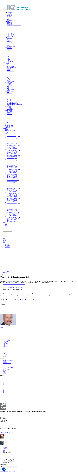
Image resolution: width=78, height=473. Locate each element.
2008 (5, 206)
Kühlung (8, 92)
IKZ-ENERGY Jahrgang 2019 (12, 157)
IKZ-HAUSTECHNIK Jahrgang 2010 (13, 198)
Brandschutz (7, 101)
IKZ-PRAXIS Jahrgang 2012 (12, 191)
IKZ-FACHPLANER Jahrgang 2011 (13, 194)
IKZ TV (4, 372)
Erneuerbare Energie (8, 235)
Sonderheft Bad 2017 (10, 32)
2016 (5, 168)
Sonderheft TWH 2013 (11, 36)
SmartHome (9, 107)
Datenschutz (5, 447)
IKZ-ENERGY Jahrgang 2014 (12, 181)
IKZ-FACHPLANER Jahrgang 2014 (13, 180)
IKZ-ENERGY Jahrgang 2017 (12, 166)
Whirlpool (8, 70)
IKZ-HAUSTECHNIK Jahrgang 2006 (13, 217)
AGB (3, 449)
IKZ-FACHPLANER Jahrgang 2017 (13, 165)
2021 (5, 144)
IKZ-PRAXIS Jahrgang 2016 (12, 172)
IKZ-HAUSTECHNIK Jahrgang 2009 (13, 203)
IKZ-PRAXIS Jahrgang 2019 (12, 158)
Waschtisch (9, 69)
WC (7, 65)
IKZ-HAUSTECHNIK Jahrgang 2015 (13, 174)
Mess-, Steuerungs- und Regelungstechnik (14, 25)
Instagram (4, 401)
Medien (4, 11)
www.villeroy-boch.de (39, 299)
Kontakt (6, 243)
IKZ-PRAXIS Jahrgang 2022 (12, 143)
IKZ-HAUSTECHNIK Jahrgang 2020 (13, 150)
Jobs (3, 229)
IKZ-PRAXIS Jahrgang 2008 (12, 210)
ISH (5, 124)
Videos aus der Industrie (9, 126)
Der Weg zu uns (7, 245)
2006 (5, 216)
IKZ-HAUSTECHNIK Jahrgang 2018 (13, 160)
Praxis (8, 40)
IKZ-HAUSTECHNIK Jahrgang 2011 (13, 193)
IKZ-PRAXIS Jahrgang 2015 (12, 177)
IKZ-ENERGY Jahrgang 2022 (12, 142)
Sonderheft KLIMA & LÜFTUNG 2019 (13, 29)
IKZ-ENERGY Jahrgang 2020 (12, 152)
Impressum (4, 446)
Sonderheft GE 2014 (10, 35)
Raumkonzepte (9, 112)
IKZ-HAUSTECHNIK (9, 12)
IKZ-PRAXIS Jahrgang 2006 (12, 219)
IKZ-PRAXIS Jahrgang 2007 (12, 215)
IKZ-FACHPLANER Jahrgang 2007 (13, 213)
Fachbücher (7, 119)
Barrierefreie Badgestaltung (11, 67)
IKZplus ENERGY (8, 47)
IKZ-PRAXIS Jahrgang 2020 (12, 153)
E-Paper (6, 225)
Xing (3, 396)
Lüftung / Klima (9, 23)
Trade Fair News (7, 127)
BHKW (8, 88)
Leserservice (5, 128)
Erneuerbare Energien (8, 82)
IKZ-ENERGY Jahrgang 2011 (12, 195)
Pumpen (8, 76)
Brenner (8, 75)
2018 (5, 159)
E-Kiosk (6, 131)
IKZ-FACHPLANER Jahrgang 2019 (13, 156)
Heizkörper (9, 78)
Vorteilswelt (7, 228)
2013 (3, 386)
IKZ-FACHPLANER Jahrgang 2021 (13, 146)
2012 (5, 187)
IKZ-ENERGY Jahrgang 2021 (12, 147)
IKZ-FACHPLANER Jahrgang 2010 (13, 199)
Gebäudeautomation (8, 106)
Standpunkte (9, 13)
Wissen (6, 223)
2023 (5, 137)
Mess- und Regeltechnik (11, 81)
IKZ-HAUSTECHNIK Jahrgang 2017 (13, 164)
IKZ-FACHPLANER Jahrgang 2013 (13, 184)
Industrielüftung (9, 100)
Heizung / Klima (9, 22)
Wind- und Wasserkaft (10, 89)
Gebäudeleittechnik (10, 109)
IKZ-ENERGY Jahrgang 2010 (12, 200)
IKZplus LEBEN (10, 61)
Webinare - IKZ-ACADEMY (10, 118)
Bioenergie (8, 51)
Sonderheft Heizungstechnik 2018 (12, 30)
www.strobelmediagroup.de (5, 432)
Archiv (4, 134)
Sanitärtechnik (9, 15)
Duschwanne (9, 68)
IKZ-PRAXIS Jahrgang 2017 (12, 167)
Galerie (4, 371)
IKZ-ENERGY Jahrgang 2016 (12, 171)
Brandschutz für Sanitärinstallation (12, 102)
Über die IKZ (5, 242)
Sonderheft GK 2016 (10, 33)
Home (4, 238)
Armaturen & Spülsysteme (11, 66)
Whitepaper (9, 122)
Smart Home (7, 236)
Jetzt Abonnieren (3, 336)
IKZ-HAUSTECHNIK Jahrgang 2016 (13, 169)
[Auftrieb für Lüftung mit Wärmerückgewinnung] (39, 319)
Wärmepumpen (9, 48)
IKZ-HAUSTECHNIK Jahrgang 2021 (13, 145)
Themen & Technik (6, 62)
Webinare (4, 240)
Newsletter (6, 129)
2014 (5, 178)
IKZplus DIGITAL (8, 58)
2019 (5, 154)
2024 (5, 135)
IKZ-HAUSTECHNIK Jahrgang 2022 (13, 140)
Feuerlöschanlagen (10, 105)
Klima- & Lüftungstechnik (9, 91)
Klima (6, 234)
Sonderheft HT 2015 (10, 34)
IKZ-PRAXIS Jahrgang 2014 (12, 182)
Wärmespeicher (9, 74)
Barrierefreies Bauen (8, 110)
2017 (5, 163)
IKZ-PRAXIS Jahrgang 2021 (12, 148)
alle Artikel (4, 356)
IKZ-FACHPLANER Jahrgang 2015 (13, 175)
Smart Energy (9, 49)
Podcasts (6, 226)
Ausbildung (9, 41)
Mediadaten (4, 239)
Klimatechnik (9, 16)
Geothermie (9, 52)
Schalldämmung (9, 97)
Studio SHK (5, 373)
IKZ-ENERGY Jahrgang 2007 (12, 214)
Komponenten (9, 98)
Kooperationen (7, 247)
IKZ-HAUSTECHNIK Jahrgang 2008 (13, 207)
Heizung (6, 233)
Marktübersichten (10, 123)
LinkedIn (4, 400)
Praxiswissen (7, 120)
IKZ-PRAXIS (7, 37)
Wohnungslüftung (10, 99)
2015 (5, 173)
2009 (5, 202)
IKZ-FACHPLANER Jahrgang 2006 (13, 218)
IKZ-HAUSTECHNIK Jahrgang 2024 (13, 136)
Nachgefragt (9, 121)
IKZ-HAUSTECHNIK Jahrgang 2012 (13, 188)
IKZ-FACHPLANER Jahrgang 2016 (13, 170)
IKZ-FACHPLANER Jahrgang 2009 (13, 204)
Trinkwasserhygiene (10, 71)
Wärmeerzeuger (9, 80)
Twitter (4, 398)
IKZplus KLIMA (8, 56)
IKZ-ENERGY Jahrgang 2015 (12, 176)
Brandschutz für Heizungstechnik (12, 103)
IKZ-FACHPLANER (8, 21)
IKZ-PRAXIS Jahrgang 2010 (12, 201)
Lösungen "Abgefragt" (10, 42)
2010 (5, 197)
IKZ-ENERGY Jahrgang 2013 (12, 185)
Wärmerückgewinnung (10, 96)
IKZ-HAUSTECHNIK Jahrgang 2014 (13, 179)
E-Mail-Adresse (3, 464)
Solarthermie (9, 84)
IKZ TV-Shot (7, 60)
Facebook (4, 397)
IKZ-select (4, 222)
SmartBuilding (9, 108)
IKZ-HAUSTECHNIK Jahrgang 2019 (13, 155)
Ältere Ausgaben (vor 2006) (11, 46)
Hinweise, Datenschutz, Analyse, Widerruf (7, 471)
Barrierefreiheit (9, 111)
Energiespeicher (9, 87)
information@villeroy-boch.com (30, 299)
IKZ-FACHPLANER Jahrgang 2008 (13, 208)
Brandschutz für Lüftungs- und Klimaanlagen (14, 104)
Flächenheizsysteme (10, 79)
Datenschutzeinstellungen (7, 452)
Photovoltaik (9, 83)
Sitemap (4, 451)
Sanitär (6, 232)
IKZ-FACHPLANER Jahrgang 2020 (13, 151)
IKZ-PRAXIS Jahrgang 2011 (12, 196)
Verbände (6, 133)
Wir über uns (7, 244)
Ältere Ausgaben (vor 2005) (11, 20)
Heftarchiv (8, 19)
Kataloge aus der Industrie (9, 125)
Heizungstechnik (9, 14)
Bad (7, 64)
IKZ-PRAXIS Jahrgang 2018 (12, 162)
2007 (5, 211)
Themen (6, 224)
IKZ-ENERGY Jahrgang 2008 (12, 209)
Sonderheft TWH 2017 (11, 31)
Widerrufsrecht (5, 448)
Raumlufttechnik (9, 93)
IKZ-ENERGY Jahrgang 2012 (12, 190)
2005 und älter (7, 220)
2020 (5, 149)
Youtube (4, 399)
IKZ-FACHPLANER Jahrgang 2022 (13, 141)
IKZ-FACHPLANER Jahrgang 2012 (13, 189)
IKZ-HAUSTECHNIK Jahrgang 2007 (13, 212)
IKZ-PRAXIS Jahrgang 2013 (12, 186)
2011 (5, 192)
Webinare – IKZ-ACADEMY (10, 130)
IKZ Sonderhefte (5, 341)
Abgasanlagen (9, 77)
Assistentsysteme (9, 114)
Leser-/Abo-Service (8, 132)
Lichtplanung (9, 113)
